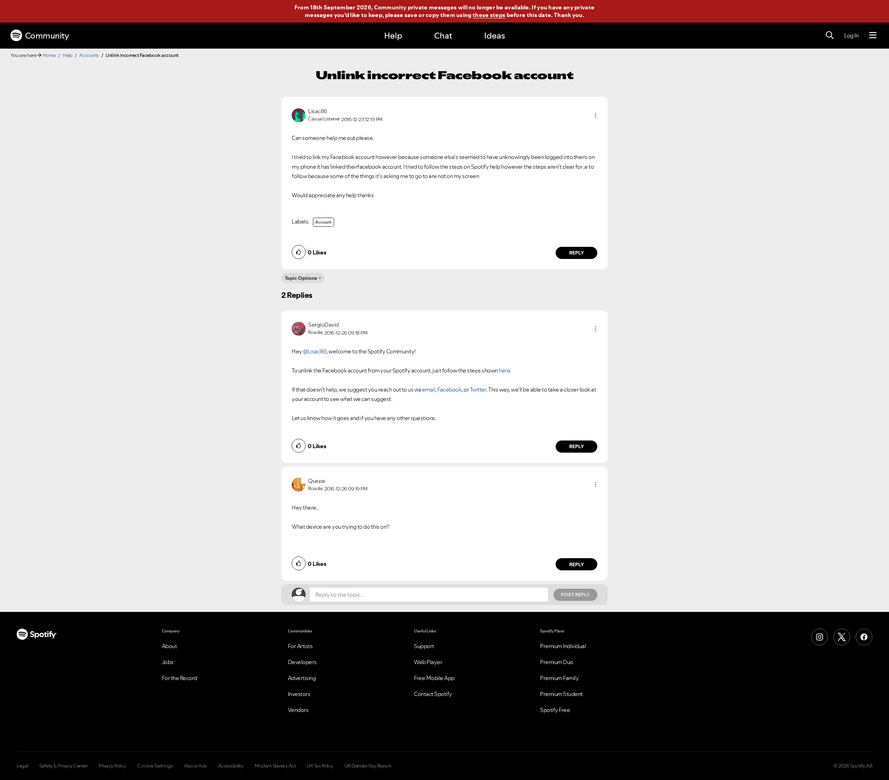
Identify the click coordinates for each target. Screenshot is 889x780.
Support (424, 646)
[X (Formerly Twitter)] (841, 637)
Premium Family (559, 678)
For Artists (300, 646)
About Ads (195, 766)
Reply (576, 252)
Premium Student (561, 694)
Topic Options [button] (301, 278)
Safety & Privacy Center (63, 766)
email (428, 389)
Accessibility (231, 766)
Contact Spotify (433, 694)
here (504, 370)
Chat (443, 35)
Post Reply (575, 594)
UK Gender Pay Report (367, 766)
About (169, 646)
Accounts (89, 55)
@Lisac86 (314, 351)
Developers (302, 662)
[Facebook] (864, 637)
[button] (595, 115)
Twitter (478, 389)
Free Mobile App (434, 678)
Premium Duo (556, 662)
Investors (299, 694)
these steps (489, 15)
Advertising (302, 678)
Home (49, 55)
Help (393, 35)
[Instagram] (819, 637)
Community (47, 35)
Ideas (494, 35)
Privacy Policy (112, 766)
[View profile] (299, 114)
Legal (22, 766)
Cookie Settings (155, 766)
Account (323, 222)
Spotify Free (555, 710)
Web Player (428, 662)
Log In (851, 35)
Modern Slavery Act (275, 766)
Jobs (168, 662)
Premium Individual (563, 646)
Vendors (298, 710)
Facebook (449, 389)
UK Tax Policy (320, 766)
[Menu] (873, 35)
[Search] (830, 35)
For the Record (179, 678)
